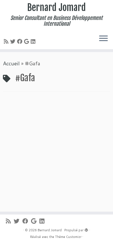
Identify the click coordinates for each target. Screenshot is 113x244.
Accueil (11, 63)
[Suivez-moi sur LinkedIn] (34, 41)
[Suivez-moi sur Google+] (27, 41)
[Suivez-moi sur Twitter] (13, 41)
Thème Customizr (68, 236)
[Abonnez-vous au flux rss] (7, 41)
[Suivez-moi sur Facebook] (20, 41)
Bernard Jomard (56, 7)
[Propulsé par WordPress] (86, 229)
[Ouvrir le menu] (103, 38)
